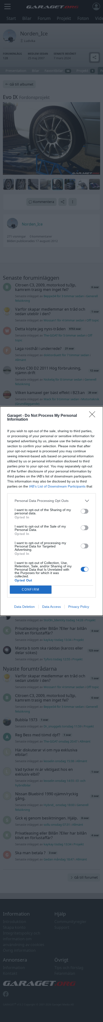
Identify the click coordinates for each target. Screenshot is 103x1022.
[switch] (84, 511)
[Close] (93, 415)
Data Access (51, 607)
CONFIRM (31, 589)
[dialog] (51, 511)
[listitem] (51, 500)
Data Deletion (24, 607)
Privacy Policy (78, 607)
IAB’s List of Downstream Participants (57, 486)
